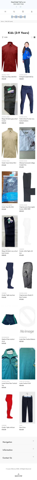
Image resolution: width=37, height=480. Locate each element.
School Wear (5, 75)
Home (2, 21)
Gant (20, 425)
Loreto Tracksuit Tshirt (25, 383)
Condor (21, 249)
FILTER (5, 37)
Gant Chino (22, 427)
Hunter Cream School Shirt (9, 163)
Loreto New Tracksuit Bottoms (27, 339)
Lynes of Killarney (7, 205)
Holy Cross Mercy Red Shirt (9, 77)
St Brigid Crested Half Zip (26, 77)
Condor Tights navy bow (8, 295)
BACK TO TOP (18, 476)
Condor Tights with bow (8, 427)
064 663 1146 (18, 4)
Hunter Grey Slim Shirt (8, 207)
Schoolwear (5, 337)
